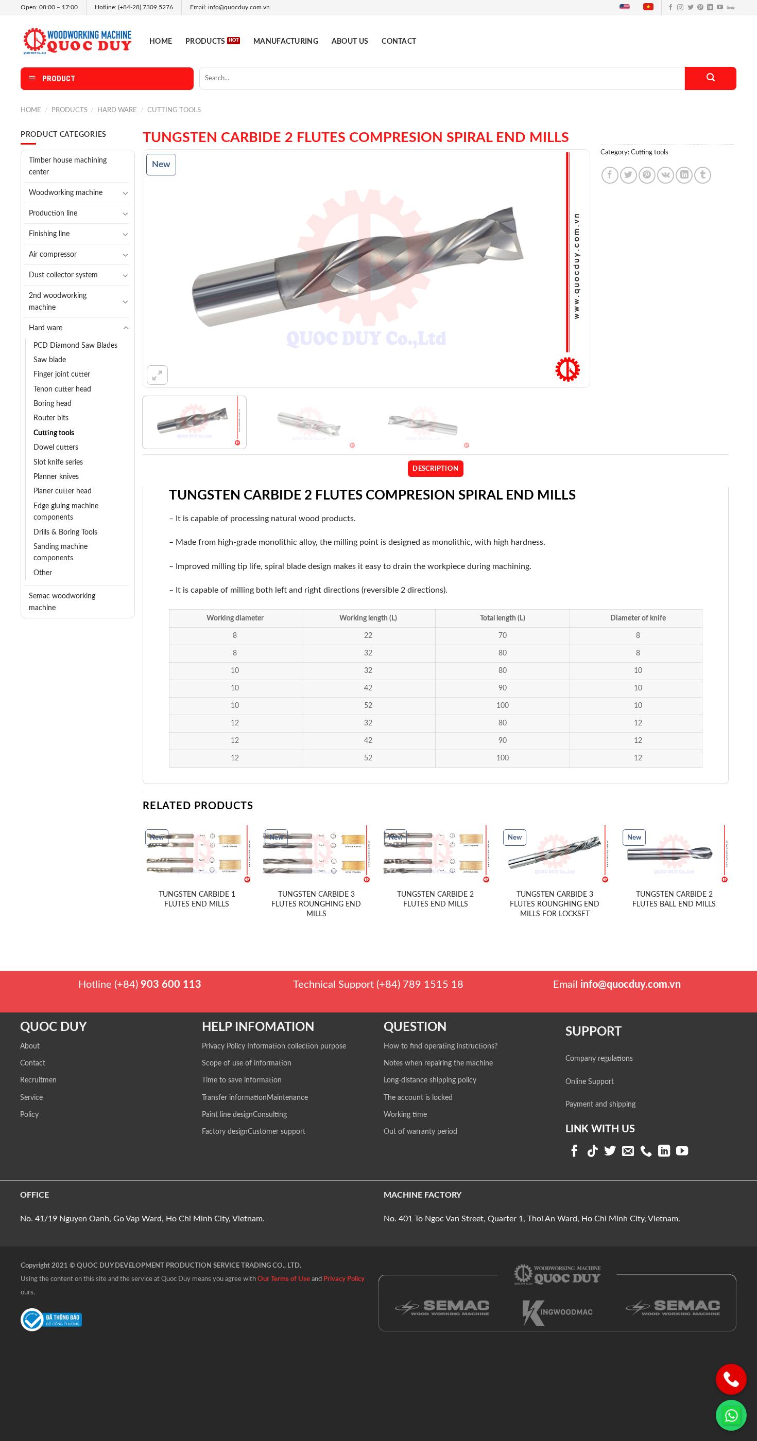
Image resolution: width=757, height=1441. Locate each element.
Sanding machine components (60, 552)
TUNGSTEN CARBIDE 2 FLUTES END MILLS (435, 899)
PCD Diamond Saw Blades (75, 345)
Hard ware (117, 110)
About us (350, 41)
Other (42, 573)
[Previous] (165, 268)
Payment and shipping (600, 1104)
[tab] (435, 468)
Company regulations (599, 1058)
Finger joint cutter (61, 374)
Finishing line (49, 234)
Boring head (52, 403)
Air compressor (53, 254)
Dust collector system (63, 275)
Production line (53, 213)
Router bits (50, 418)
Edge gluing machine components (65, 512)
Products (205, 41)
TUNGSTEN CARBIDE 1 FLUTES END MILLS (197, 899)
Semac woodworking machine (62, 602)
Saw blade (49, 360)
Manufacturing (285, 41)
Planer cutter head (62, 491)
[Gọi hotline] (731, 1379)
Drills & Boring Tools (65, 532)
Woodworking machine (65, 193)
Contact (399, 41)
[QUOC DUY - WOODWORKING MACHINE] (77, 41)
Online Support (589, 1082)
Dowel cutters (55, 447)
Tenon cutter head (62, 389)
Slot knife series (58, 462)
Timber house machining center (68, 166)
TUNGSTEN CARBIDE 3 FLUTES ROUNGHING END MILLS (316, 904)
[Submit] (710, 78)
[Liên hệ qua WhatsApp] (731, 1415)
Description (435, 469)
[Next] (568, 268)
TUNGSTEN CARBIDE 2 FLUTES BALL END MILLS (674, 899)
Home (160, 41)
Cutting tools (174, 110)
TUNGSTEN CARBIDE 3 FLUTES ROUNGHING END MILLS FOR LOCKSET (554, 904)
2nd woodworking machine (58, 301)
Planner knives (56, 477)
